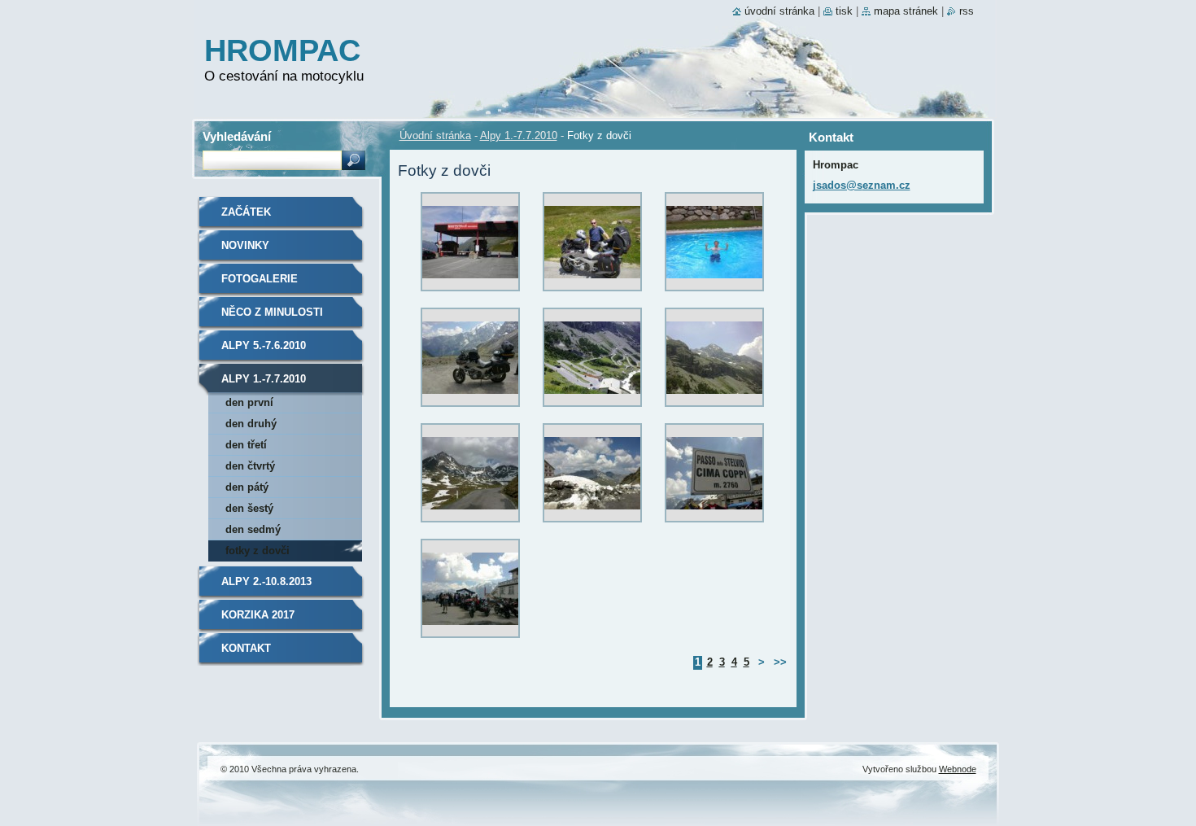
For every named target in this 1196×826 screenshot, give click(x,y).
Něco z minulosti (272, 312)
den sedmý (253, 529)
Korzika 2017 (258, 615)
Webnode (957, 769)
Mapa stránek (906, 11)
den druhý (251, 423)
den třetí (246, 445)
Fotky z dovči (257, 550)
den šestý (249, 508)
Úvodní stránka (435, 135)
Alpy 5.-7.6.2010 (263, 345)
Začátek (246, 212)
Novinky (245, 245)
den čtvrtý (250, 466)
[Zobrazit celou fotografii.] (470, 245)
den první (249, 402)
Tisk (844, 11)
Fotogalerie (259, 279)
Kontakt (246, 648)
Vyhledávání (237, 136)
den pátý (246, 487)
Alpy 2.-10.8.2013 (266, 581)
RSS (966, 11)
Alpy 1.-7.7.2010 (518, 135)
